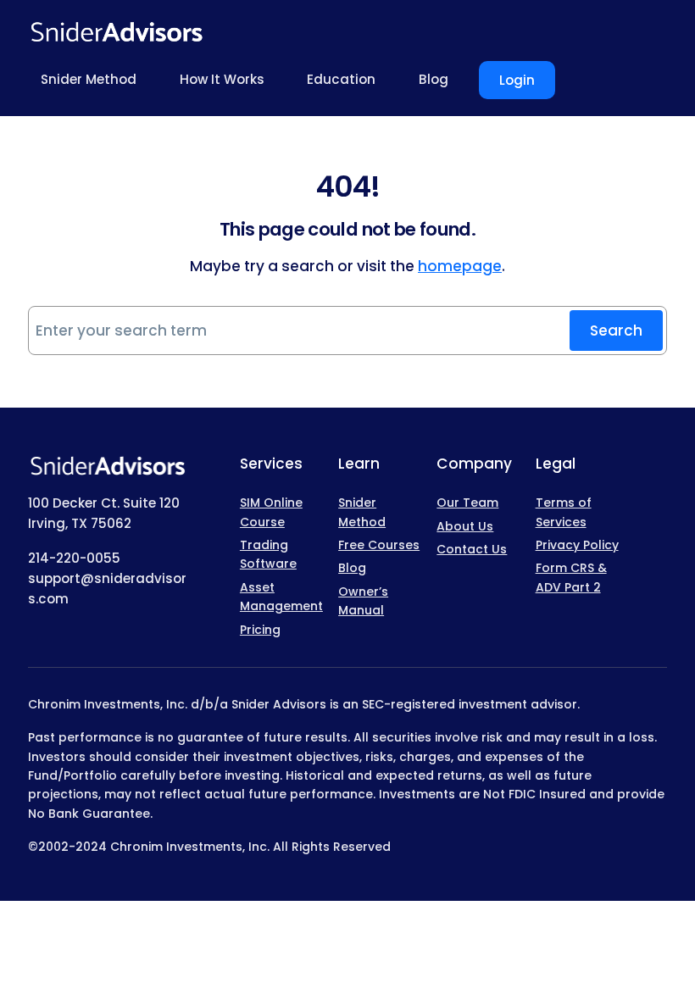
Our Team (467, 502)
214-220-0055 (74, 558)
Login (517, 80)
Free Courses (379, 544)
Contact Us (471, 549)
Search (616, 330)
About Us (464, 526)
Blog (352, 567)
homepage (460, 266)
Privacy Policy (577, 544)
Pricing (260, 629)
